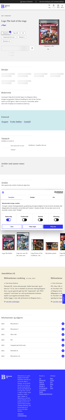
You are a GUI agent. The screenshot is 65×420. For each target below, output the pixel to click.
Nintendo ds (22, 37)
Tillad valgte (32, 226)
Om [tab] (54, 197)
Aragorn (4, 122)
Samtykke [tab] (11, 197)
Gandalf (27, 122)
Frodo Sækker (16, 122)
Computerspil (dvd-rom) (9, 37)
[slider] (49, 33)
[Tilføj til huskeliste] (32, 48)
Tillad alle (53, 226)
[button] (32, 324)
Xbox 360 (15, 33)
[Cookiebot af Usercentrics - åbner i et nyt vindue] (55, 192)
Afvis (11, 226)
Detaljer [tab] (32, 197)
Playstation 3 (6, 33)
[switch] (24, 220)
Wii (23, 33)
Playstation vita (6, 41)
